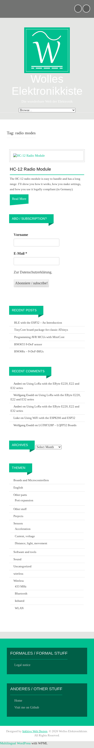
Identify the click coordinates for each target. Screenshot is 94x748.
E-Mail (20, 253)
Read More (19, 199)
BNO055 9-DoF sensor (28, 344)
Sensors (18, 523)
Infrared (19, 601)
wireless (18, 573)
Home (18, 700)
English (18, 487)
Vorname (21, 235)
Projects (18, 516)
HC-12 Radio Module (30, 169)
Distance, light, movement (31, 543)
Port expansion (24, 500)
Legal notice (22, 665)
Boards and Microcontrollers (31, 480)
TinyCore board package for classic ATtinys (41, 329)
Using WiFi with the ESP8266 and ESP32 (49, 418)
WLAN (19, 608)
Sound (17, 559)
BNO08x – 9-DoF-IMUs (29, 351)
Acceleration (23, 529)
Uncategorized (22, 566)
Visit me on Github (26, 707)
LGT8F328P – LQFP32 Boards (57, 425)
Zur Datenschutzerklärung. (33, 272)
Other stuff (19, 509)
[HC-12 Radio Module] (29, 155)
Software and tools (24, 552)
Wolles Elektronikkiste (47, 85)
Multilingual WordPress (15, 743)
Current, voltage (25, 536)
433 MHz (20, 586)
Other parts (20, 495)
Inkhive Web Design (34, 731)
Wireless (18, 580)
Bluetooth (21, 593)
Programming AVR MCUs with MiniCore (39, 337)
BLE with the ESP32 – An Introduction (38, 322)
